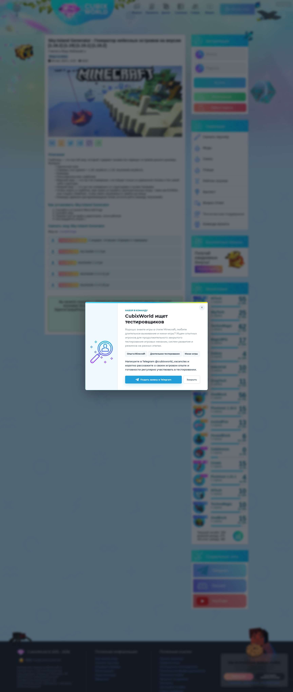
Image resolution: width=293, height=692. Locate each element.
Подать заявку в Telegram (155, 379)
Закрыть (192, 379)
